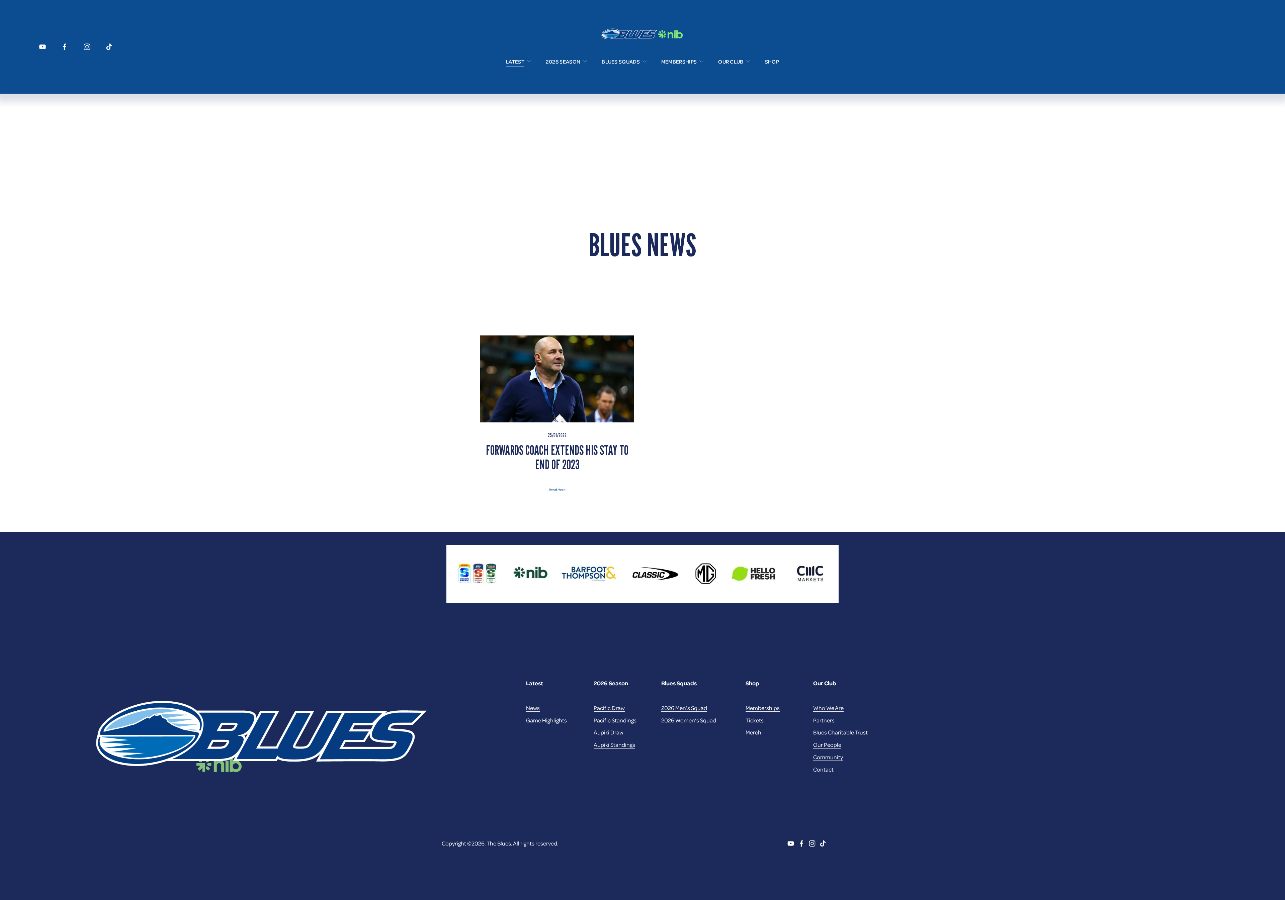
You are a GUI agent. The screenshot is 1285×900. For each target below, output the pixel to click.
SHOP (772, 61)
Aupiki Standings (614, 744)
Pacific (602, 720)
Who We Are (828, 707)
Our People (827, 744)
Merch (753, 732)
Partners (824, 720)
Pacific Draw (609, 707)
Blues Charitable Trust (840, 732)
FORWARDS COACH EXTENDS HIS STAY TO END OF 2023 (557, 457)
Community (828, 757)
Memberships (763, 707)
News (533, 707)
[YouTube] (42, 47)
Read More (557, 489)
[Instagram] (87, 47)
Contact (823, 769)
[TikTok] (109, 47)
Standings (624, 720)
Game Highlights (546, 720)
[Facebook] (65, 47)
